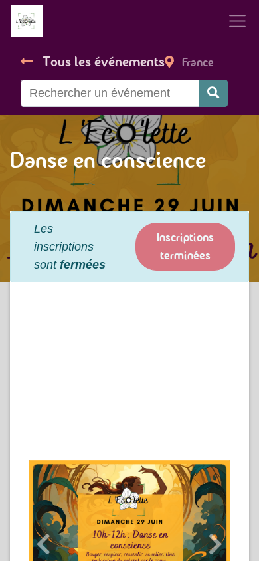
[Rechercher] (213, 93)
